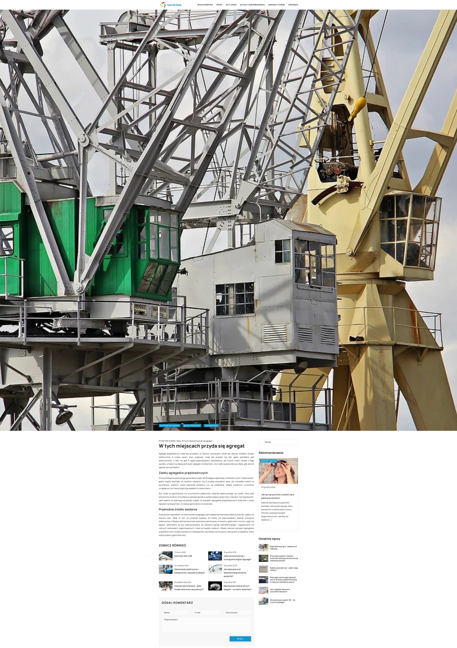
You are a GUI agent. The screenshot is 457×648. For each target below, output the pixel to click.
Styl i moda (231, 5)
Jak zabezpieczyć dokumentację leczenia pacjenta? (235, 572)
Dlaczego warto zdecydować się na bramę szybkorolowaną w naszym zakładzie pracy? (283, 579)
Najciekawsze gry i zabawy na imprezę (283, 547)
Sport (219, 5)
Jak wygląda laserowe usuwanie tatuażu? (280, 590)
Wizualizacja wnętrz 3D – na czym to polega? (282, 601)
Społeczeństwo (205, 5)
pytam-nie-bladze (170, 425)
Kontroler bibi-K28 (183, 556)
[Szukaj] (261, 442)
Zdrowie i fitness (276, 5)
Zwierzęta (293, 5)
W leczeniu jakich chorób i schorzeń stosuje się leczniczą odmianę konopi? (284, 558)
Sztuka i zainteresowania (252, 5)
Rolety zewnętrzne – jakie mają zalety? (284, 569)
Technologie (211, 425)
